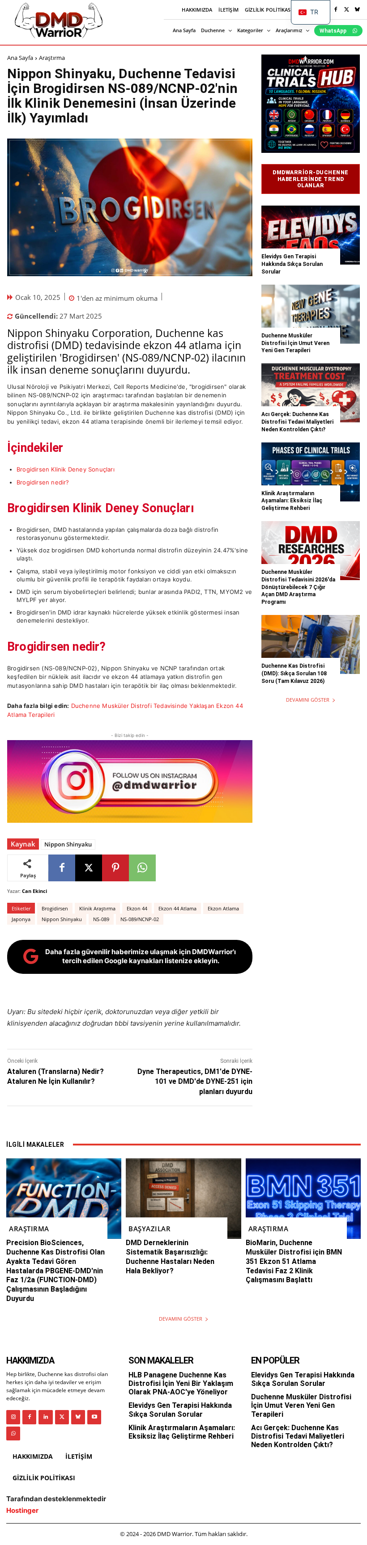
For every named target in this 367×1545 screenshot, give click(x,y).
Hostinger (22, 1510)
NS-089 (101, 919)
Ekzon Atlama (223, 908)
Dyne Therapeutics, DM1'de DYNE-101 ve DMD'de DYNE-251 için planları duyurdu (194, 1081)
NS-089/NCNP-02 (139, 919)
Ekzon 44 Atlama (177, 908)
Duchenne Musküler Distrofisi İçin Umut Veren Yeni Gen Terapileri (295, 343)
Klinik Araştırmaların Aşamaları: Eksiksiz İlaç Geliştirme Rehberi (291, 501)
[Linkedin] (45, 1417)
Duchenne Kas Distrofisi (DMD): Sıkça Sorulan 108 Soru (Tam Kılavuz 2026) (294, 673)
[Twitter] (346, 9)
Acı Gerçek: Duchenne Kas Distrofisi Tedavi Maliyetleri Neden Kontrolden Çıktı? (297, 422)
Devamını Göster (307, 699)
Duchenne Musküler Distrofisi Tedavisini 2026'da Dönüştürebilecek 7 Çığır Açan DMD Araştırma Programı (298, 587)
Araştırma (52, 58)
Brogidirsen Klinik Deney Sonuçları (66, 469)
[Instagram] (13, 1417)
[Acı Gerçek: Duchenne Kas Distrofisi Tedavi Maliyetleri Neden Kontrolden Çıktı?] (310, 392)
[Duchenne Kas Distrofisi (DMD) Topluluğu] (58, 20)
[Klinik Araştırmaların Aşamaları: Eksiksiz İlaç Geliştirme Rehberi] (310, 471)
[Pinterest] (115, 868)
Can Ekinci (34, 891)
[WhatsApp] (142, 868)
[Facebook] (335, 9)
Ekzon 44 (137, 908)
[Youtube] (94, 1417)
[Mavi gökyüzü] (357, 9)
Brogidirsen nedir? (43, 482)
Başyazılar (149, 1228)
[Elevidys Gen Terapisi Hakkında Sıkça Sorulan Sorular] (310, 235)
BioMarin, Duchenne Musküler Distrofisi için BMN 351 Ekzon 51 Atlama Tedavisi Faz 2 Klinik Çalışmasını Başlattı (294, 1261)
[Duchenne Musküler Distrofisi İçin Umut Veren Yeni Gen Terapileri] (310, 314)
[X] (88, 868)
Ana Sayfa (20, 58)
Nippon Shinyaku (68, 844)
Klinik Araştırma (97, 908)
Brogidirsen (55, 908)
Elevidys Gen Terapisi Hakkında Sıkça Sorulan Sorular (292, 264)
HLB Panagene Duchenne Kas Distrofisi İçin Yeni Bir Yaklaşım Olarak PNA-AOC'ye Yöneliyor (180, 1383)
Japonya (21, 919)
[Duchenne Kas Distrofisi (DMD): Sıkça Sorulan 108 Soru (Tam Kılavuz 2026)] (310, 644)
